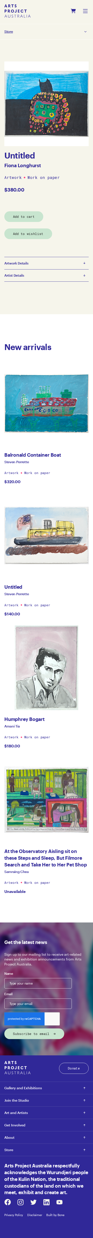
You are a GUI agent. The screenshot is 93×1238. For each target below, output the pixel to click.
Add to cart (24, 216)
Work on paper (43, 177)
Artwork (13, 177)
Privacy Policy (13, 1215)
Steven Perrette (16, 462)
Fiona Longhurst (22, 165)
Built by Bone (55, 1215)
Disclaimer (34, 1215)
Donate (74, 1068)
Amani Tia (12, 726)
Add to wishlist (28, 233)
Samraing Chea (16, 871)
